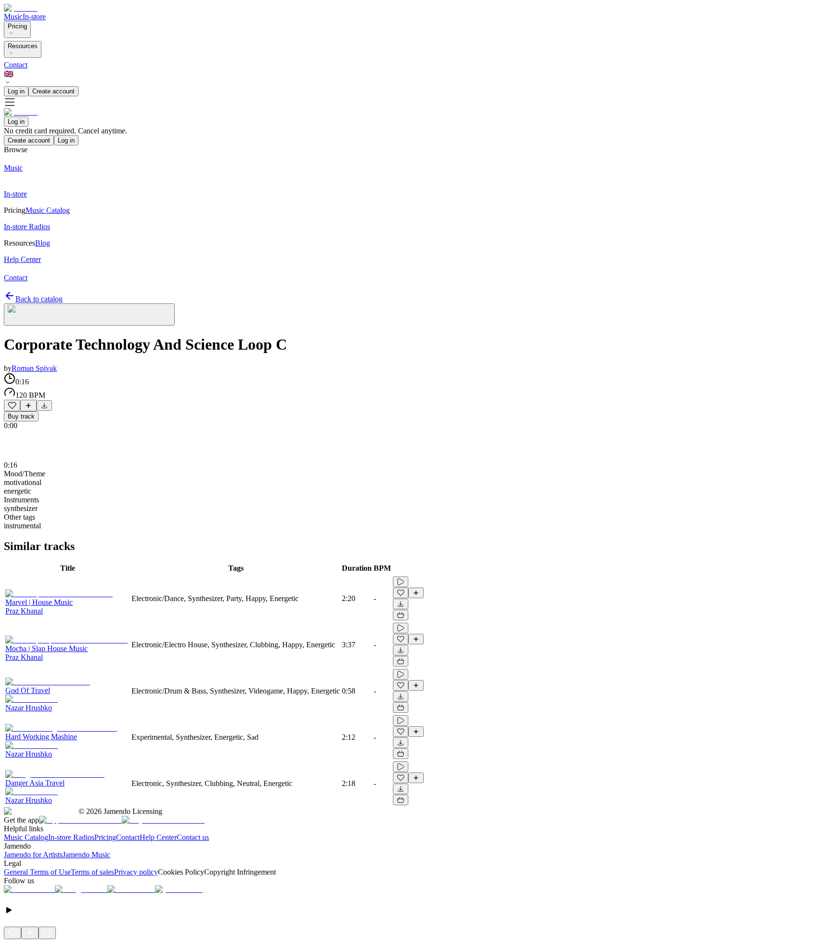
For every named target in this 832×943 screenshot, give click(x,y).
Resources (23, 46)
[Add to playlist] (28, 405)
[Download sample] (44, 405)
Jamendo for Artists (33, 855)
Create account (53, 91)
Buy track (21, 416)
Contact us (193, 837)
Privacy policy (136, 872)
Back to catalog (39, 299)
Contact (15, 65)
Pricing (17, 26)
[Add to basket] (400, 615)
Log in (16, 91)
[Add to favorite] (12, 405)
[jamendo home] (21, 8)
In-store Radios (71, 837)
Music (13, 17)
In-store (34, 17)
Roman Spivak (34, 368)
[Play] (89, 314)
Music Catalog (26, 837)
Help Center (158, 837)
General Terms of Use (37, 872)
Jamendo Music (86, 855)
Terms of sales (92, 872)
